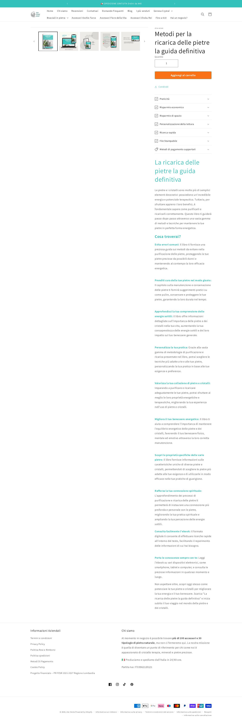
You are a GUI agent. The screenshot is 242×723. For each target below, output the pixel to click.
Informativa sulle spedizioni (189, 712)
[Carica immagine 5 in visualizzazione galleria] (130, 41)
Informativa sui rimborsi (106, 712)
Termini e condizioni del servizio (159, 712)
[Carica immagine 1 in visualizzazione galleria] (48, 41)
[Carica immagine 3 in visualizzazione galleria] (89, 41)
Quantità (159, 56)
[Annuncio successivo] (174, 3)
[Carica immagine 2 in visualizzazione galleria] (68, 41)
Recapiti (208, 712)
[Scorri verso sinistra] (34, 41)
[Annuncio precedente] (67, 3)
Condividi (163, 86)
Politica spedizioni (40, 655)
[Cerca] (202, 14)
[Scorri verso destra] (144, 41)
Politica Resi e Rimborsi (42, 649)
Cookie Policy (37, 667)
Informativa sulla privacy (131, 712)
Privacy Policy (37, 643)
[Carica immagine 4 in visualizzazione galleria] (109, 41)
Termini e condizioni (41, 638)
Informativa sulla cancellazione (198, 715)
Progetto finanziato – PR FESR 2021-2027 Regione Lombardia (62, 672)
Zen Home (71, 712)
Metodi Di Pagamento (41, 661)
